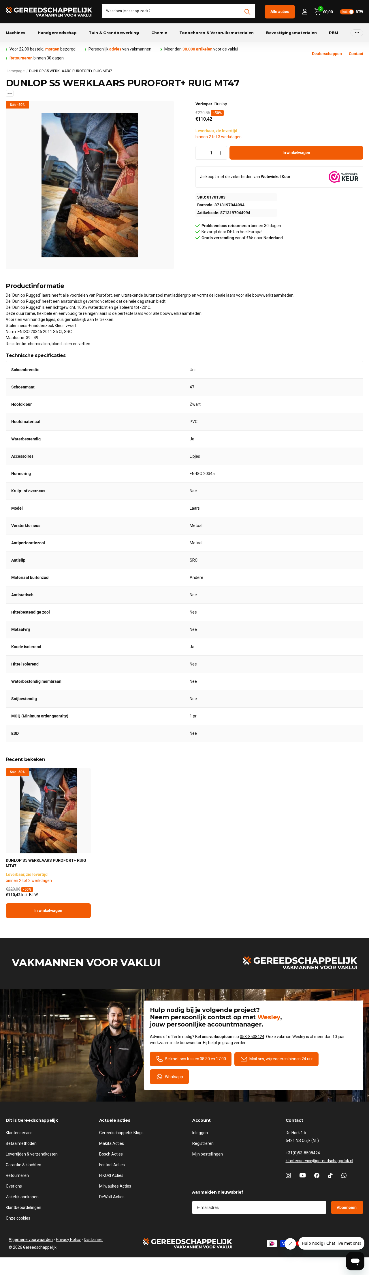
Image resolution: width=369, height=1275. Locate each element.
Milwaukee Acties (115, 1186)
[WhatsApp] (344, 1175)
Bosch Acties (111, 1154)
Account (201, 1120)
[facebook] (316, 1175)
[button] (220, 153)
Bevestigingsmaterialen (291, 32)
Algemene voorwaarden (31, 1239)
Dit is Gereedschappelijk (32, 1120)
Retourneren (17, 1175)
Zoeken (247, 12)
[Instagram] (288, 1175)
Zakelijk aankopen (22, 1196)
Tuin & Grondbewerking (114, 32)
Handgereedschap (57, 32)
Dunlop (220, 104)
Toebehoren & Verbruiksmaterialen (216, 32)
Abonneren (347, 1207)
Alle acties (279, 11)
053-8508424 (252, 1036)
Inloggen (200, 1132)
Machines (15, 32)
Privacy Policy (68, 1239)
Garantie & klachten (23, 1164)
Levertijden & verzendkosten (32, 1154)
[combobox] (178, 11)
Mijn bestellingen (207, 1154)
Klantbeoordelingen (23, 1207)
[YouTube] (303, 1175)
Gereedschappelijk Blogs (121, 1132)
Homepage (15, 71)
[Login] (304, 11)
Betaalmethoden (21, 1143)
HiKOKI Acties (111, 1175)
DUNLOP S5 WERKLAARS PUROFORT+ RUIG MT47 (46, 863)
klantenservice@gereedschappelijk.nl (319, 1160)
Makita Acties (111, 1143)
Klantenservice (19, 1132)
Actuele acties (114, 1120)
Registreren (203, 1143)
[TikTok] (330, 1175)
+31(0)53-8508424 (303, 1153)
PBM (333, 32)
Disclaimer (93, 1239)
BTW (352, 12)
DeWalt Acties (112, 1196)
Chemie (159, 32)
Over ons (14, 1186)
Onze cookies (18, 1218)
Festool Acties (112, 1164)
